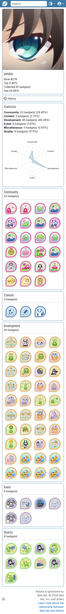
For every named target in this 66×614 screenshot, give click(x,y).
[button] (51, 3)
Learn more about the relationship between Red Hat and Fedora (51, 606)
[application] (32, 160)
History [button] (12, 98)
